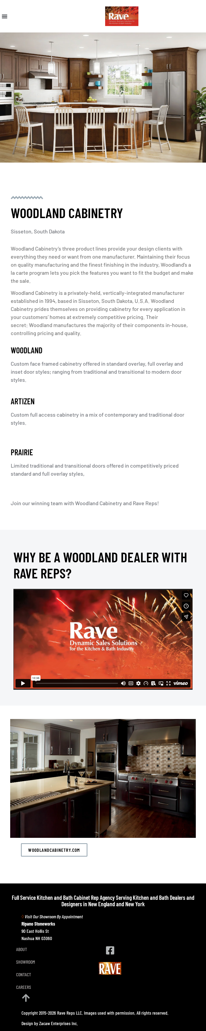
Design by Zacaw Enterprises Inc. (49, 1023)
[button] (4, 16)
